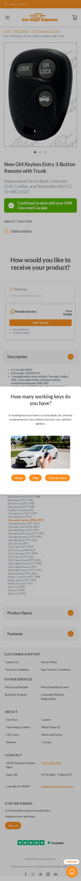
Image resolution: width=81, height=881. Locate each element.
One (35, 478)
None (18, 478)
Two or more (57, 478)
